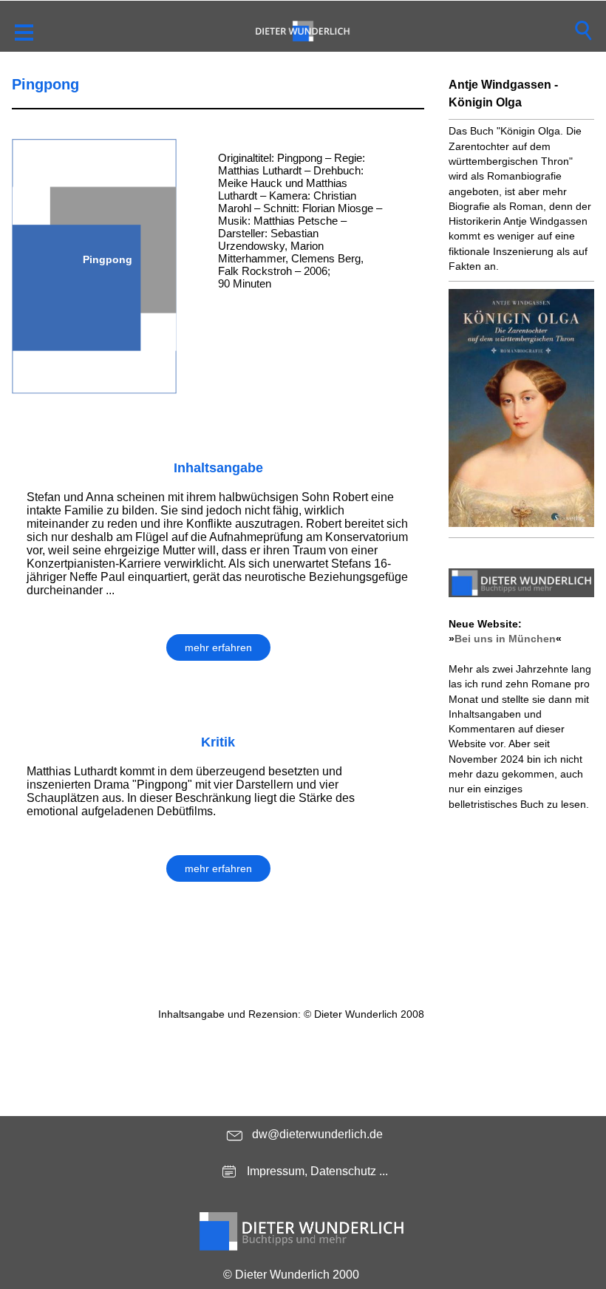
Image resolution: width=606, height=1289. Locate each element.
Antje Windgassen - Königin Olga (503, 93)
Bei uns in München (505, 638)
